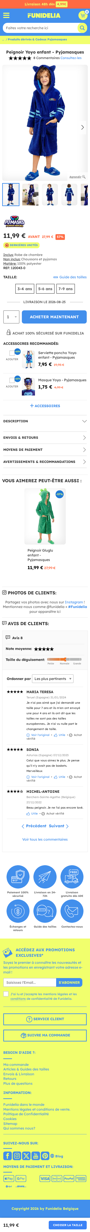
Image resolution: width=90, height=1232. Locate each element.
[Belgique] (7, 1156)
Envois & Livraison (18, 1074)
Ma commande (16, 1064)
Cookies (10, 1119)
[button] (83, 128)
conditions (18, 999)
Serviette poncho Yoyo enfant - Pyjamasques (57, 355)
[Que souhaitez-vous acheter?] (6, 15)
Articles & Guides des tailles (26, 1069)
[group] (10, 194)
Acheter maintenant (54, 316)
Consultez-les (71, 58)
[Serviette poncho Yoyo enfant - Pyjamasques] (28, 359)
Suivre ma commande (48, 1035)
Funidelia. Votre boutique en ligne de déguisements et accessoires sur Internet (44, 15)
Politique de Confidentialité (26, 1114)
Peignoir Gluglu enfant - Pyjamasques (40, 555)
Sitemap (10, 1123)
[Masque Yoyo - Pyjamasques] (28, 387)
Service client (48, 1019)
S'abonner (69, 982)
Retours (9, 1078)
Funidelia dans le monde (23, 1104)
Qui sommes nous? (19, 1128)
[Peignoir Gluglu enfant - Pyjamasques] (45, 516)
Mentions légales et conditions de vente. (36, 1109)
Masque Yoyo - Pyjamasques (62, 380)
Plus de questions (18, 1083)
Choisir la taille (67, 1225)
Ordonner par (19, 678)
